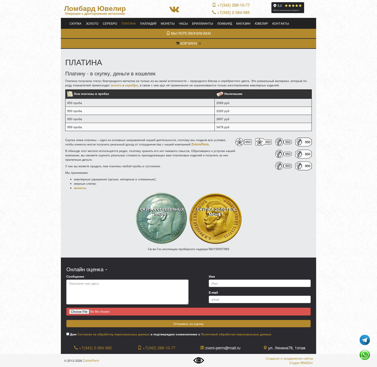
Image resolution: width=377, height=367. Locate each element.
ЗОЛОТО (92, 23)
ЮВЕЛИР (261, 23)
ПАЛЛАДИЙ (148, 23)
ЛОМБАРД (224, 23)
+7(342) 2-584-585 (233, 12)
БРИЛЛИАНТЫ (202, 23)
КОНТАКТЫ (280, 23)
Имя (212, 276)
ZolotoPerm (91, 360)
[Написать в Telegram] (365, 339)
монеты (80, 188)
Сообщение (75, 276)
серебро (131, 85)
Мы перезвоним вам (190, 33)
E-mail (213, 292)
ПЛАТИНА (129, 23)
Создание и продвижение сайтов (289, 358)
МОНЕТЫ (168, 23)
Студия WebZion (301, 362)
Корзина (188, 43)
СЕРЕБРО (110, 23)
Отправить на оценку (188, 323)
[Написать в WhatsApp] (365, 354)
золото (116, 85)
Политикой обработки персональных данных (236, 334)
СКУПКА (75, 23)
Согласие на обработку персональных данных (113, 334)
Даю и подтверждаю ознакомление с (170, 334)
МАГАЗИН (243, 23)
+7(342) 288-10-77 (233, 5)
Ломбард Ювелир (95, 8)
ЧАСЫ (183, 23)
